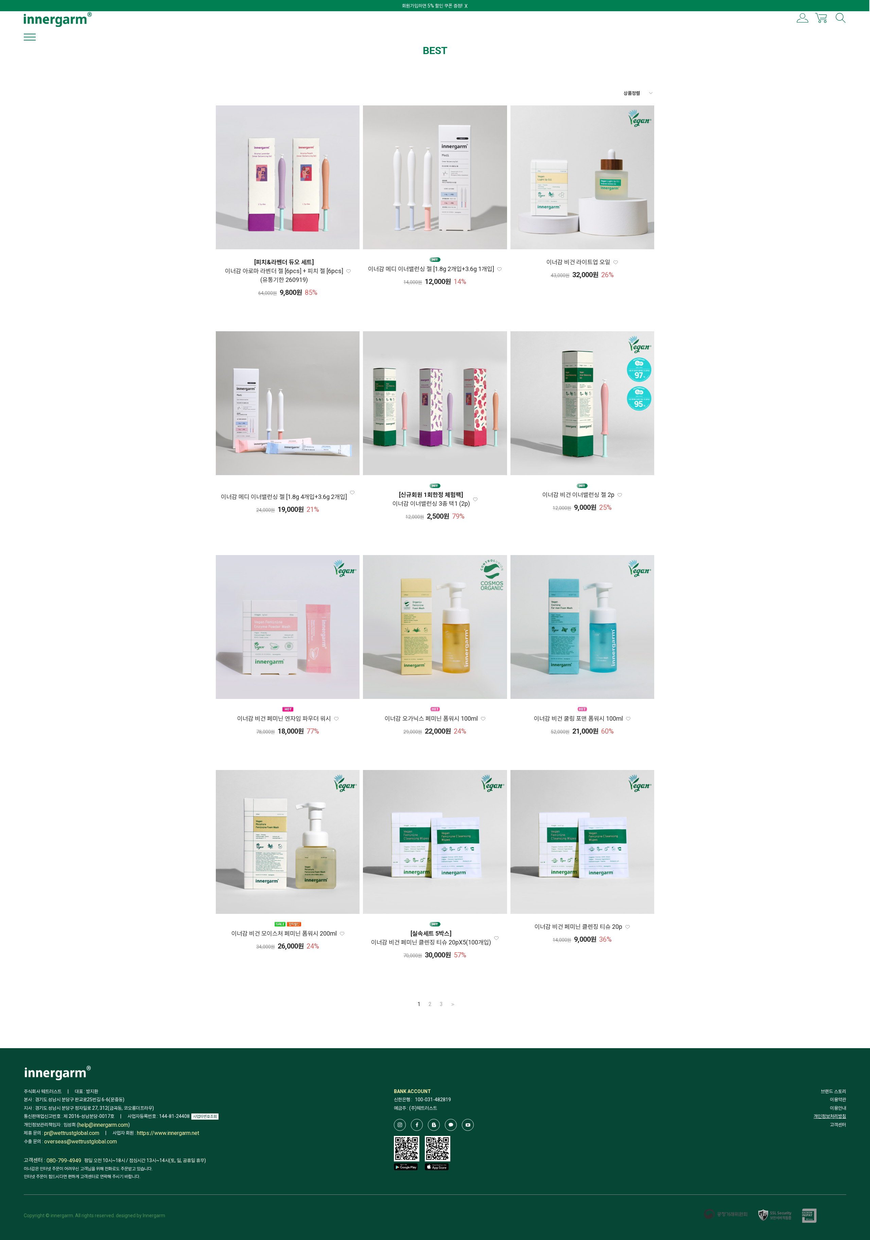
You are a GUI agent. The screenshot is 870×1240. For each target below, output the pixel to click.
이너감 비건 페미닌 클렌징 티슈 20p (578, 926)
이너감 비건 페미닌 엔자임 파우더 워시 (284, 718)
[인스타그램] (400, 1125)
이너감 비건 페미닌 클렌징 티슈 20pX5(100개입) (431, 938)
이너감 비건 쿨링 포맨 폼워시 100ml (578, 718)
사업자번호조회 (205, 1116)
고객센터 (838, 1124)
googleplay (406, 1176)
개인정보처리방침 (830, 1116)
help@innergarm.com (103, 1125)
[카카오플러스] (451, 1125)
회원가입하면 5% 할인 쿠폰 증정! (432, 6)
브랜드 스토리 (833, 1091)
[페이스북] (417, 1125)
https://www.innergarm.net (168, 1133)
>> (452, 1004)
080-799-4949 (64, 1160)
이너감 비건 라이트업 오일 (578, 262)
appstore (437, 1176)
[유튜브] (468, 1125)
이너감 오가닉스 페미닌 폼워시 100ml (431, 718)
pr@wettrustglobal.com (71, 1133)
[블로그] (434, 1125)
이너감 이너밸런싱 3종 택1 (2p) (431, 499)
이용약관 (838, 1099)
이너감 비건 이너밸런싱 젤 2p (578, 494)
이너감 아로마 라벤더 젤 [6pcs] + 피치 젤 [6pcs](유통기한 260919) (284, 270)
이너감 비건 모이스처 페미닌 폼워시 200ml (284, 933)
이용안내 (838, 1108)
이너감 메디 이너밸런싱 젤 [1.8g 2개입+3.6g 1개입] (431, 268)
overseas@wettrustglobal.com (80, 1141)
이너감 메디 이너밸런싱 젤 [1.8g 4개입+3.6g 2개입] (284, 496)
